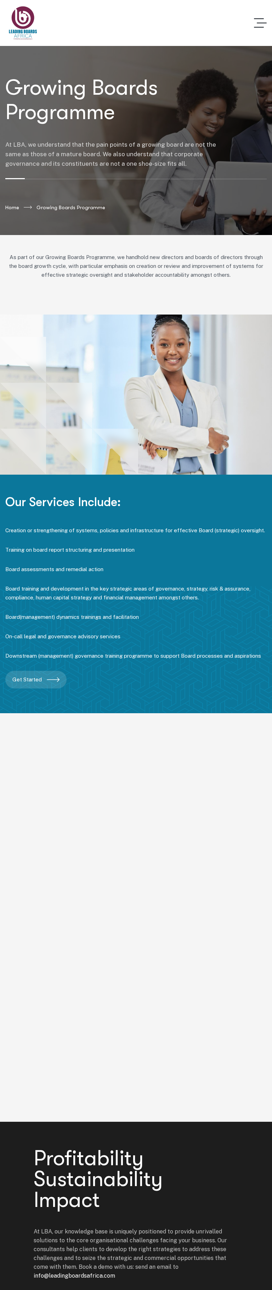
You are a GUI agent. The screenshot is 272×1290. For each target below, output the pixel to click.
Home (12, 207)
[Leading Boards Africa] (23, 23)
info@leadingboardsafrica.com (74, 1275)
